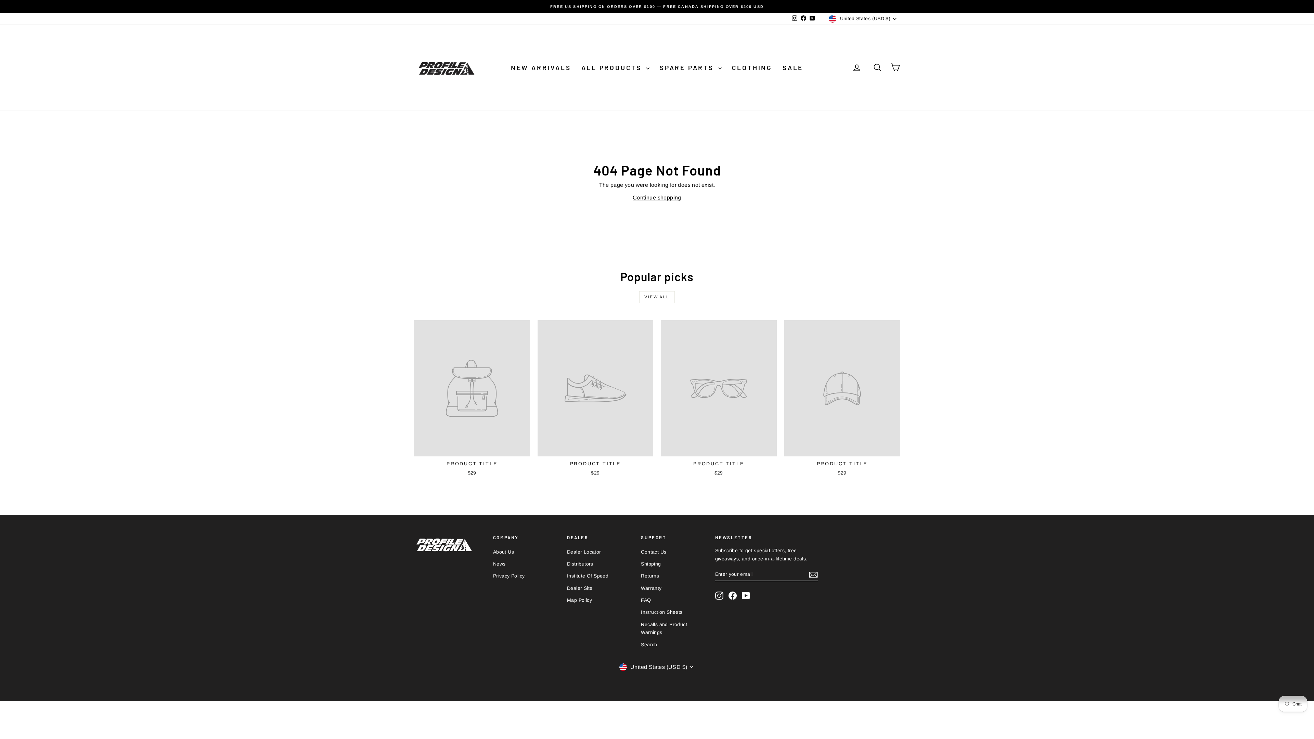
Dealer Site (579, 588)
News (499, 564)
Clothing (752, 68)
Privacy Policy (509, 576)
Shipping (651, 564)
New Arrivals (541, 68)
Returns (650, 576)
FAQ (646, 600)
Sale (793, 68)
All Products (612, 68)
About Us (503, 552)
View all (656, 297)
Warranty (651, 588)
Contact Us (653, 552)
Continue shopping (657, 197)
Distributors (580, 564)
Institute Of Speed (587, 576)
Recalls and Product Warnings (664, 628)
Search (649, 644)
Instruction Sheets (661, 612)
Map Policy (579, 600)
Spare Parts (688, 68)
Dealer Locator (584, 552)
